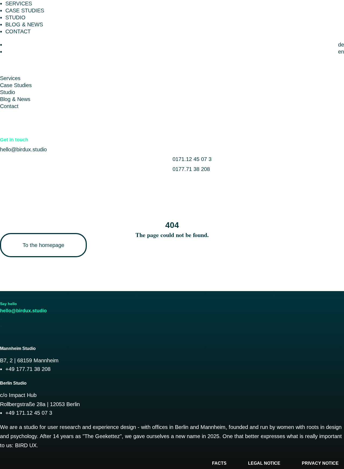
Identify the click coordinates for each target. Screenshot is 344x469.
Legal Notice (264, 463)
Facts (219, 463)
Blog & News (24, 24)
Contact (18, 31)
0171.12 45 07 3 (192, 159)
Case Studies (24, 10)
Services (18, 3)
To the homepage (43, 245)
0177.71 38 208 (191, 169)
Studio (15, 17)
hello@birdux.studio (23, 149)
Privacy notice (320, 463)
